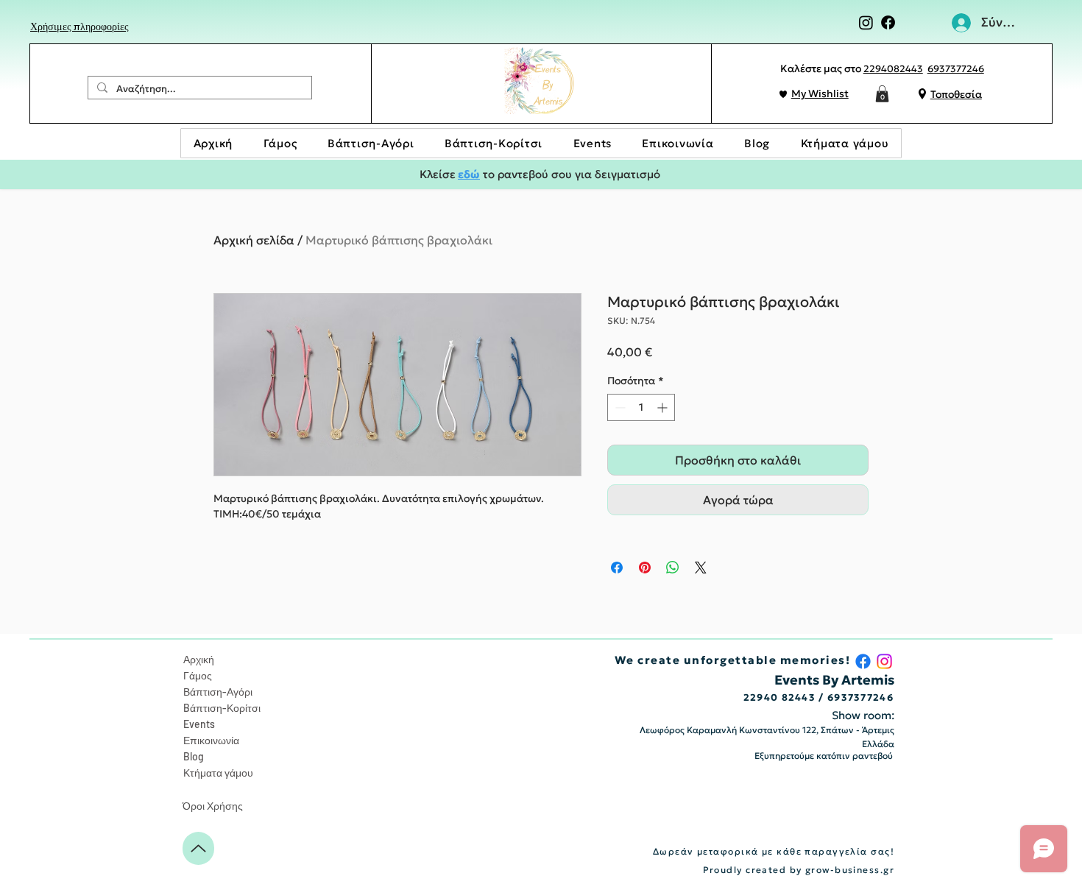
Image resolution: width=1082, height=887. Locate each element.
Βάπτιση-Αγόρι (217, 691)
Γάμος (197, 675)
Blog (193, 756)
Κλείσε (438, 174)
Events (199, 724)
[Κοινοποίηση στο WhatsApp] (673, 567)
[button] (882, 93)
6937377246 (955, 69)
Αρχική (198, 659)
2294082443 (893, 69)
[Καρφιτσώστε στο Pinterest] (645, 567)
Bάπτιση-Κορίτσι (222, 708)
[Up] (198, 848)
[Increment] (663, 407)
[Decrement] (618, 407)
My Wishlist (820, 93)
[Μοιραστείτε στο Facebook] (617, 567)
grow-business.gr (849, 869)
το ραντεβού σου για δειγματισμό (570, 174)
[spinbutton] (641, 407)
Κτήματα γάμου (218, 772)
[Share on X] (701, 567)
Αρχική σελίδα (253, 240)
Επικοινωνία (211, 740)
